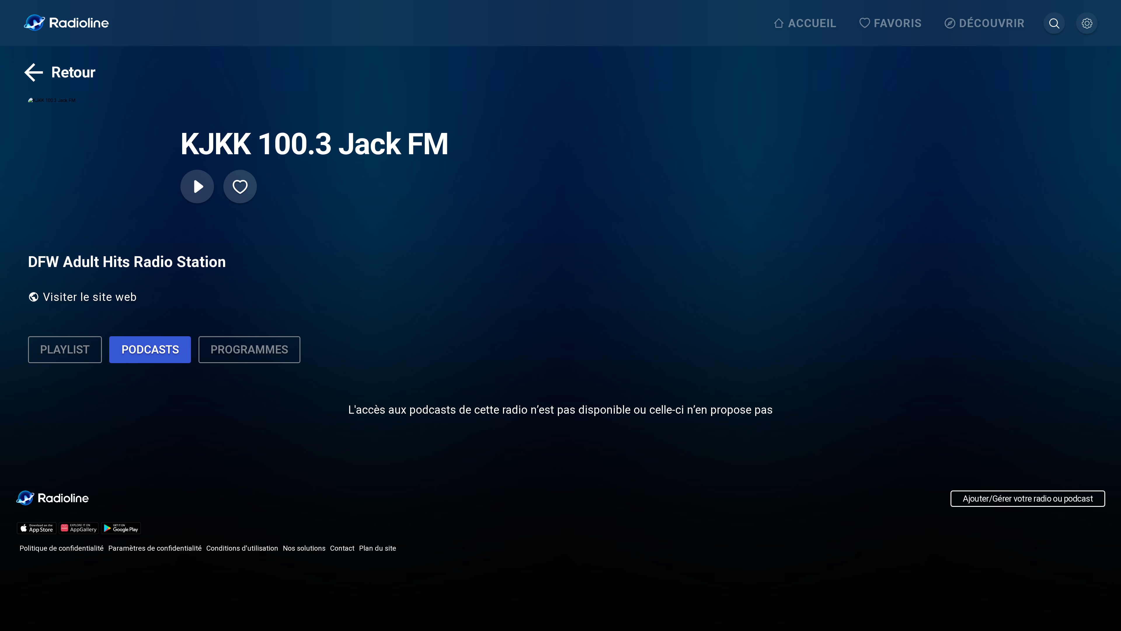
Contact (342, 548)
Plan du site (377, 548)
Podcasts (150, 349)
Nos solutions (304, 548)
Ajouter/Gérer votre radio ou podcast (1028, 499)
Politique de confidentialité (62, 548)
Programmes (249, 349)
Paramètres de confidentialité (155, 548)
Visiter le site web (90, 297)
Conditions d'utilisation (242, 548)
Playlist (65, 349)
